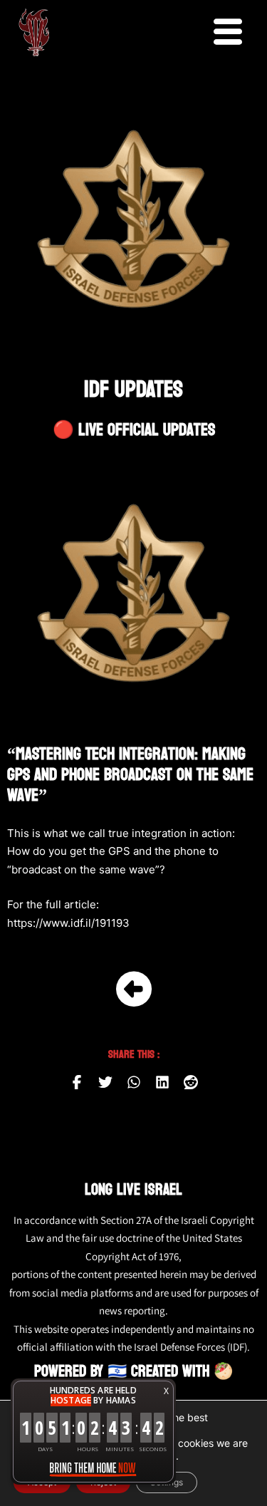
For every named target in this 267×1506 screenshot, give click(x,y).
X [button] (166, 1391)
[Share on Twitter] (105, 1082)
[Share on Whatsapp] (134, 1082)
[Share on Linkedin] (162, 1082)
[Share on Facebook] (77, 1082)
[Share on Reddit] (191, 1082)
